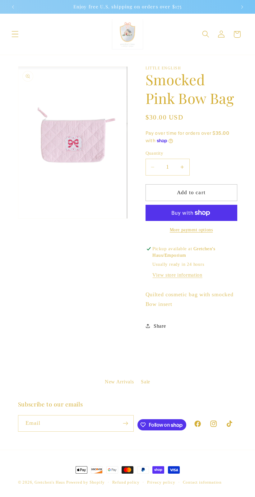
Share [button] (160, 326)
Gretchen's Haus (50, 482)
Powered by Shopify (85, 482)
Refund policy (126, 482)
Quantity (155, 153)
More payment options (191, 229)
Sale (145, 381)
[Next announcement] (242, 7)
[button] (15, 34)
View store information (177, 275)
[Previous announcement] (13, 7)
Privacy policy (161, 482)
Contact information (202, 482)
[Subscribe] (126, 423)
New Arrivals (119, 381)
